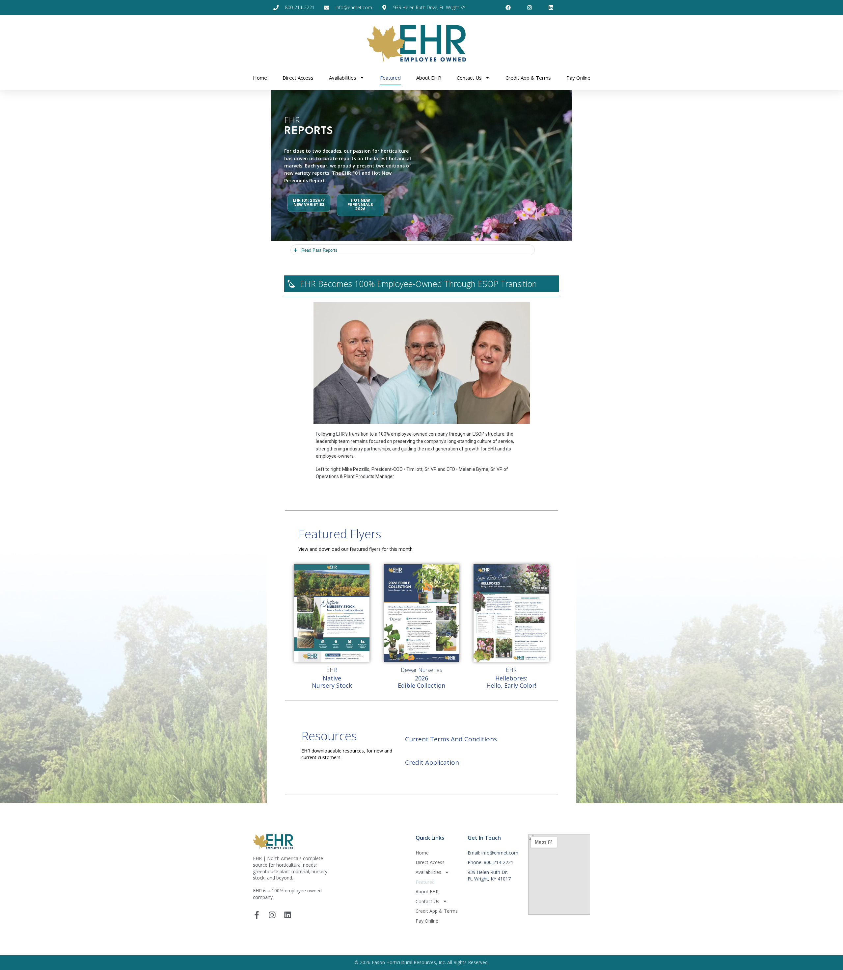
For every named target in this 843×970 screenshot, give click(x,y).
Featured (390, 77)
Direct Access (298, 77)
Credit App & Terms (528, 77)
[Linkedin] (287, 915)
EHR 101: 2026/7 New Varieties (309, 203)
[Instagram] (272, 915)
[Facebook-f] (256, 915)
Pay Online (578, 77)
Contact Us (469, 77)
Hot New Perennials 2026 (360, 205)
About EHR (428, 77)
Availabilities (342, 77)
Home (260, 77)
